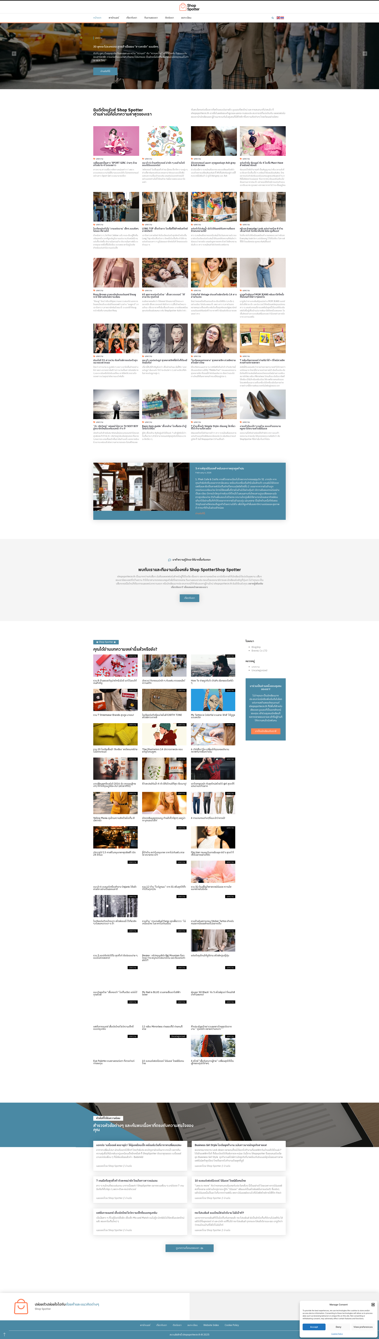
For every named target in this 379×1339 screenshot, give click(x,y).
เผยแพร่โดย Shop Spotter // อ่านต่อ (114, 1166)
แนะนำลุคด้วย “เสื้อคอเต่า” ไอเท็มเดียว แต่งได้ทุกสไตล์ (115, 993)
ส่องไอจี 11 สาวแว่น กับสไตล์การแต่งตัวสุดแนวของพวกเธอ (115, 361)
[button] (373, 1304)
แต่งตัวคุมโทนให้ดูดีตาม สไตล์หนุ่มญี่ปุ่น (210, 956)
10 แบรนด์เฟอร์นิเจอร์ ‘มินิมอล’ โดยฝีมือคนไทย (163, 1062)
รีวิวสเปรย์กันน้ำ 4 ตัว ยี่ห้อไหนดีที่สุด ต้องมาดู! (164, 784)
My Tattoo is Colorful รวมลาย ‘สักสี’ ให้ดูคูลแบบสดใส (213, 716)
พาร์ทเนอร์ (114, 17)
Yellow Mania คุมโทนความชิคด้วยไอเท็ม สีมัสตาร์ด (114, 819)
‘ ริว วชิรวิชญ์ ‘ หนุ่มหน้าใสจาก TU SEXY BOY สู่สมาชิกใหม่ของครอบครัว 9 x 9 (115, 427)
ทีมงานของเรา (151, 17)
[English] (278, 18)
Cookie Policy (337, 1334)
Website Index (211, 1325)
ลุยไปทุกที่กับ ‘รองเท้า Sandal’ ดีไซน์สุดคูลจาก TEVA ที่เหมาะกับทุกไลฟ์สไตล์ (134, 45)
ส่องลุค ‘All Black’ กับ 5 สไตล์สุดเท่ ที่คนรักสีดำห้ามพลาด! (213, 993)
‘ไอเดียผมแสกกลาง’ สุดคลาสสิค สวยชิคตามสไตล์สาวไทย (213, 361)
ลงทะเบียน (186, 17)
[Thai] (282, 18)
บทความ (98, 36)
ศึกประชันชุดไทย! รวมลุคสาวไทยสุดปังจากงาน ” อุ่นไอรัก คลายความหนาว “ (211, 1028)
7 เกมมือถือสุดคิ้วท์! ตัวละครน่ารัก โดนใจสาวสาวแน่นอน (127, 1181)
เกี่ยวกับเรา (131, 17)
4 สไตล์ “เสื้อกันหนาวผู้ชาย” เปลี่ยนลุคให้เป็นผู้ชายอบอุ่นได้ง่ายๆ (212, 1062)
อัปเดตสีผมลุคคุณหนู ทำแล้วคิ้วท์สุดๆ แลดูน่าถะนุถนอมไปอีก (163, 819)
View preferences (363, 1327)
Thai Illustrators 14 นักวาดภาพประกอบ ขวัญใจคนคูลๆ (162, 750)
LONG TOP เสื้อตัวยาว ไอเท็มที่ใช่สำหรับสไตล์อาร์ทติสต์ (165, 230)
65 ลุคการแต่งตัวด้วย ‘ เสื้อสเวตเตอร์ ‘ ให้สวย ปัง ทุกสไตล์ (163, 296)
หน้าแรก (97, 17)
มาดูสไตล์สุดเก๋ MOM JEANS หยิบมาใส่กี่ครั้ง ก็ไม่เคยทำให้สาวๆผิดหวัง (262, 296)
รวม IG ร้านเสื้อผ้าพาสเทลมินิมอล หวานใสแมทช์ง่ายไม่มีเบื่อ (211, 888)
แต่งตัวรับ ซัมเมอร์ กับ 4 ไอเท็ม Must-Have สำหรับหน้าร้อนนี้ (261, 164)
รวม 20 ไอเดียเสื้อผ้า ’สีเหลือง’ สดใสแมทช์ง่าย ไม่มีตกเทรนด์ (115, 750)
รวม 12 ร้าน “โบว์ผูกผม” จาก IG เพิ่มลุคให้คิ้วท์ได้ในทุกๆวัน (164, 888)
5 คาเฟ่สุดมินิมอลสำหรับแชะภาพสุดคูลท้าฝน (219, 468)
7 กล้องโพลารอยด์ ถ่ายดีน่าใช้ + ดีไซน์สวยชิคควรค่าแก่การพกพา (262, 361)
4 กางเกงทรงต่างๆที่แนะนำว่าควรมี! (208, 818)
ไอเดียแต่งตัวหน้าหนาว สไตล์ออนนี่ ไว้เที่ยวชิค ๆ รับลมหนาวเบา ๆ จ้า (114, 922)
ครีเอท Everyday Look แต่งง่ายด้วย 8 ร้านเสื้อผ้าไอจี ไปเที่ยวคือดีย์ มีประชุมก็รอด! (261, 230)
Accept (314, 1327)
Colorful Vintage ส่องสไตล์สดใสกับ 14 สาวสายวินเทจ (214, 296)
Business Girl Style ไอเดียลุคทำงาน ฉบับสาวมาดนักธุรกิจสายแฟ (231, 1145)
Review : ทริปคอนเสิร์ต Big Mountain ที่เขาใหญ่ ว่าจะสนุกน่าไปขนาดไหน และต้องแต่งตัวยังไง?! (163, 958)
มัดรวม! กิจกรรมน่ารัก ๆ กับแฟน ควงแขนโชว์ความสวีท (163, 682)
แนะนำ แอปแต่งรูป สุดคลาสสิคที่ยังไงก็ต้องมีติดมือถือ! (164, 361)
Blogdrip (256, 647)
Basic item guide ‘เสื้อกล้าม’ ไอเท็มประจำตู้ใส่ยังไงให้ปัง (164, 427)
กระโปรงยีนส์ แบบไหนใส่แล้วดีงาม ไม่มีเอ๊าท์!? (219, 1213)
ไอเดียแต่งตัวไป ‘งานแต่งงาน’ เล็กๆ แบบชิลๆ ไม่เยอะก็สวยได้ (115, 230)
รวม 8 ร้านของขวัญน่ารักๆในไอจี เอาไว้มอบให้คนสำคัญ (115, 682)
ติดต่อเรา (169, 17)
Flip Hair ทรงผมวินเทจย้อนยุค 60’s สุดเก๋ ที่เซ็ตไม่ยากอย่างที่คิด (212, 854)
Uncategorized (259, 671)
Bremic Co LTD (259, 651)
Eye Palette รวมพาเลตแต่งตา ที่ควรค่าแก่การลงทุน (113, 1062)
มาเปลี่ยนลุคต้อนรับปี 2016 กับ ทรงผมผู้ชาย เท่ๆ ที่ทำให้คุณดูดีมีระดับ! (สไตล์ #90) (114, 785)
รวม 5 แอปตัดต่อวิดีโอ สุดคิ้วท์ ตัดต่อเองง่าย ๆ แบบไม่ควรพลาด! (115, 957)
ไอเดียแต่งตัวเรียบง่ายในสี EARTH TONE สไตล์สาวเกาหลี (162, 716)
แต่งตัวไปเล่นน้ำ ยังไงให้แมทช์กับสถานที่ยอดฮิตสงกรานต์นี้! (213, 230)
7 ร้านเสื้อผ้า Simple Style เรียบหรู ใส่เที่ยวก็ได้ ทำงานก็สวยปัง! (213, 427)
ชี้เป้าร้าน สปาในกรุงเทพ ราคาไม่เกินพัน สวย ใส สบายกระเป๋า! (163, 854)
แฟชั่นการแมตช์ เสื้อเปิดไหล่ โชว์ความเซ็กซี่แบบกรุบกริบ (113, 1028)
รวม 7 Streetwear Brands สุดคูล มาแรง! (113, 715)
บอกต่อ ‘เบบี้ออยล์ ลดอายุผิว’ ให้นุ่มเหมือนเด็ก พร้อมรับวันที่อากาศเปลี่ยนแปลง (138, 1145)
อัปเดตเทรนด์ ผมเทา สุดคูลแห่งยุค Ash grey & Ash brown (213, 164)
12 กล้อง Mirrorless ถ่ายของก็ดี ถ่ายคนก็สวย (162, 1028)
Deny (338, 1327)
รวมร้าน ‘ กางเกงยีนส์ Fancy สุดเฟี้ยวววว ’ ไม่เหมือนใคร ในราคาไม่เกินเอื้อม (164, 922)
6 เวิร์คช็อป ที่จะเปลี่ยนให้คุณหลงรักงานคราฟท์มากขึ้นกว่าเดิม (210, 750)
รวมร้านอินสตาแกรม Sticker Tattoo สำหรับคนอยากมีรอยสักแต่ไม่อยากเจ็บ (212, 922)
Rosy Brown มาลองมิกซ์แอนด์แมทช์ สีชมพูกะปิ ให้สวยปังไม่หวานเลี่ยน (114, 296)
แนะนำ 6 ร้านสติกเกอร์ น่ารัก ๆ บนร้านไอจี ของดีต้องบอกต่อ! (163, 164)
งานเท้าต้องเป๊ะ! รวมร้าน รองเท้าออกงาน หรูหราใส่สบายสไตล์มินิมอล (260, 427)
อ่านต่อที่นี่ (200, 514)
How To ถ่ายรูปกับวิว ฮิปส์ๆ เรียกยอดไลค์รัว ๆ (212, 682)
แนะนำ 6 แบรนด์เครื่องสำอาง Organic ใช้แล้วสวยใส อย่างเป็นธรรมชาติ (114, 888)
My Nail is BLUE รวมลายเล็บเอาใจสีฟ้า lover (161, 993)
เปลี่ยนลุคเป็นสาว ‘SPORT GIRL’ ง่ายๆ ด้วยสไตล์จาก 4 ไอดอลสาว (115, 164)
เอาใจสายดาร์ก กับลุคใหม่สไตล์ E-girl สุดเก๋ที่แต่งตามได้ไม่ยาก (212, 785)
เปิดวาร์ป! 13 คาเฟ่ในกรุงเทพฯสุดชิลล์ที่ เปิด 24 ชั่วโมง (114, 854)
